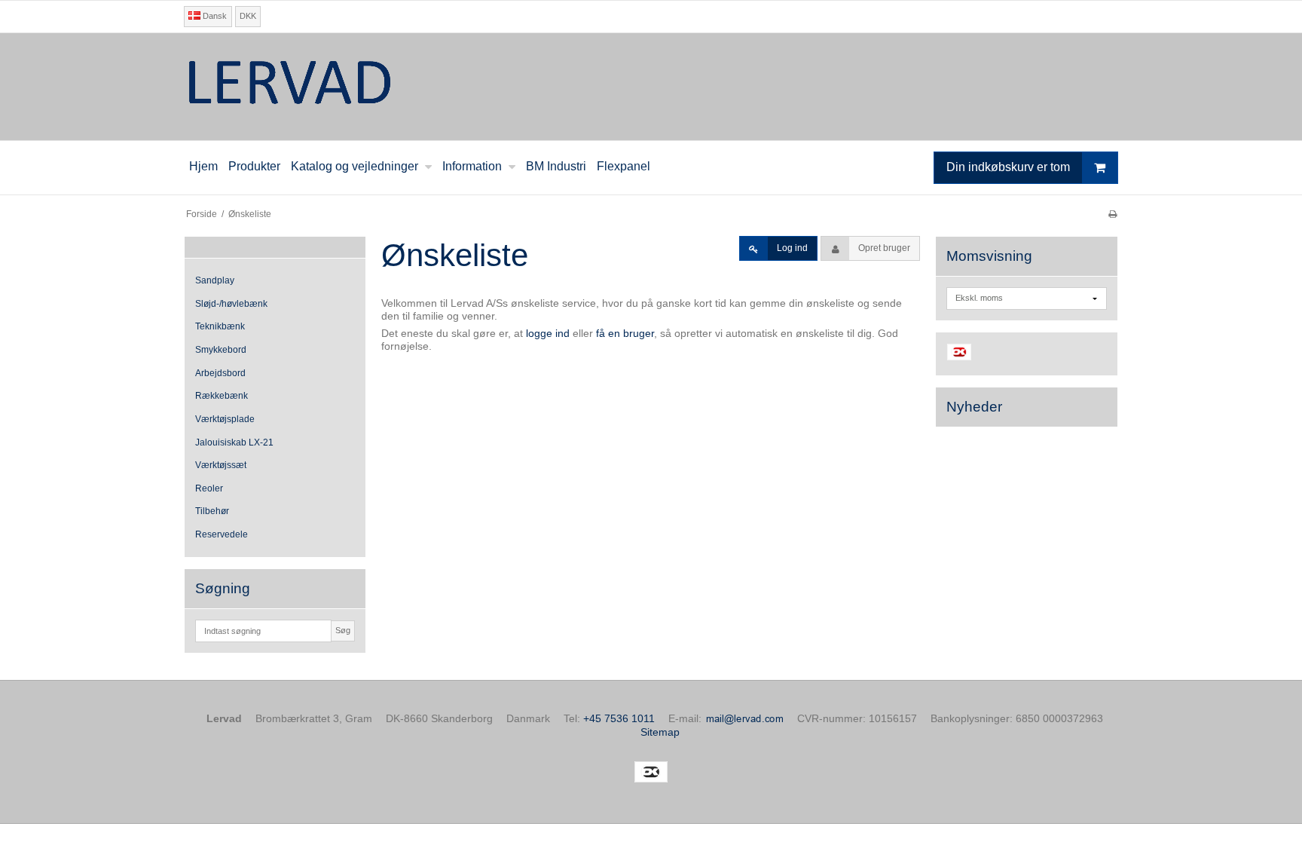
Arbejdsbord (220, 373)
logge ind (548, 333)
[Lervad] (651, 86)
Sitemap (660, 732)
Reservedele (221, 534)
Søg (342, 630)
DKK (248, 15)
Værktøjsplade (225, 419)
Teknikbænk (220, 326)
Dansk (213, 15)
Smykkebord (220, 349)
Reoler (209, 488)
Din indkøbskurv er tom (1008, 167)
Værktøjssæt (220, 465)
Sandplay (214, 280)
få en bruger (625, 333)
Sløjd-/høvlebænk (231, 304)
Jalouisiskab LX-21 (234, 442)
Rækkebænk (221, 395)
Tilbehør (212, 511)
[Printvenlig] (1112, 214)
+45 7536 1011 (619, 718)
